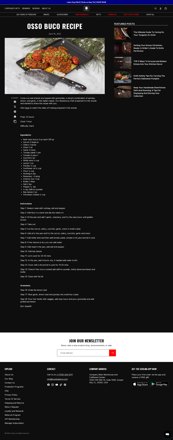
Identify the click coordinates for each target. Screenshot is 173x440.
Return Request (12, 407)
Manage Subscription (14, 423)
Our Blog (9, 379)
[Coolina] (15, 116)
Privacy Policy (11, 395)
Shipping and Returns (14, 403)
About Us (9, 374)
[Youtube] (56, 384)
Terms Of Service (12, 399)
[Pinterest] (65, 384)
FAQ (6, 391)
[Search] (155, 8)
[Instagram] (52, 384)
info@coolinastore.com (57, 379)
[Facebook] (48, 384)
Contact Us (10, 383)
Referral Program (12, 415)
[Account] (160, 8)
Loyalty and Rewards (14, 411)
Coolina (13, 433)
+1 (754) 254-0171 (64, 374)
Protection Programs (14, 387)
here (27, 108)
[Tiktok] (60, 384)
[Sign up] (112, 353)
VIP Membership (12, 419)
